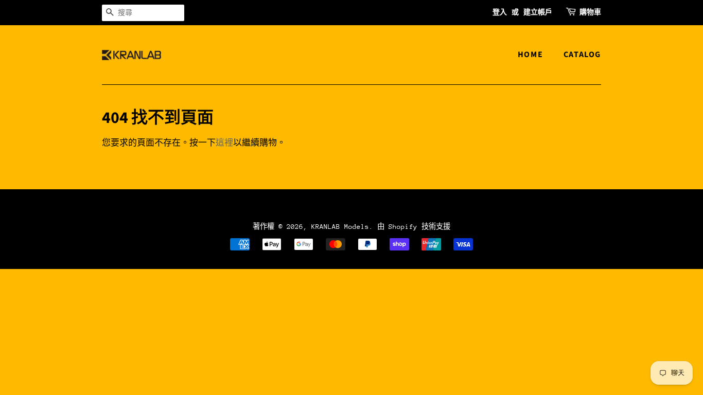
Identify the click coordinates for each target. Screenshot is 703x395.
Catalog (582, 54)
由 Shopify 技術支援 (413, 226)
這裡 (224, 143)
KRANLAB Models (340, 226)
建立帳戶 (537, 12)
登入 (500, 12)
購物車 (590, 12)
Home (530, 54)
